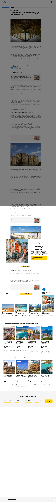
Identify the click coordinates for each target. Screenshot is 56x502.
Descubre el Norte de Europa (26, 293)
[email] (7, 293)
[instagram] (44, 499)
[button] (53, 499)
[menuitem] (9, 401)
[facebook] (7, 289)
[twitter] (7, 291)
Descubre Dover (26, 266)
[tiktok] (50, 499)
